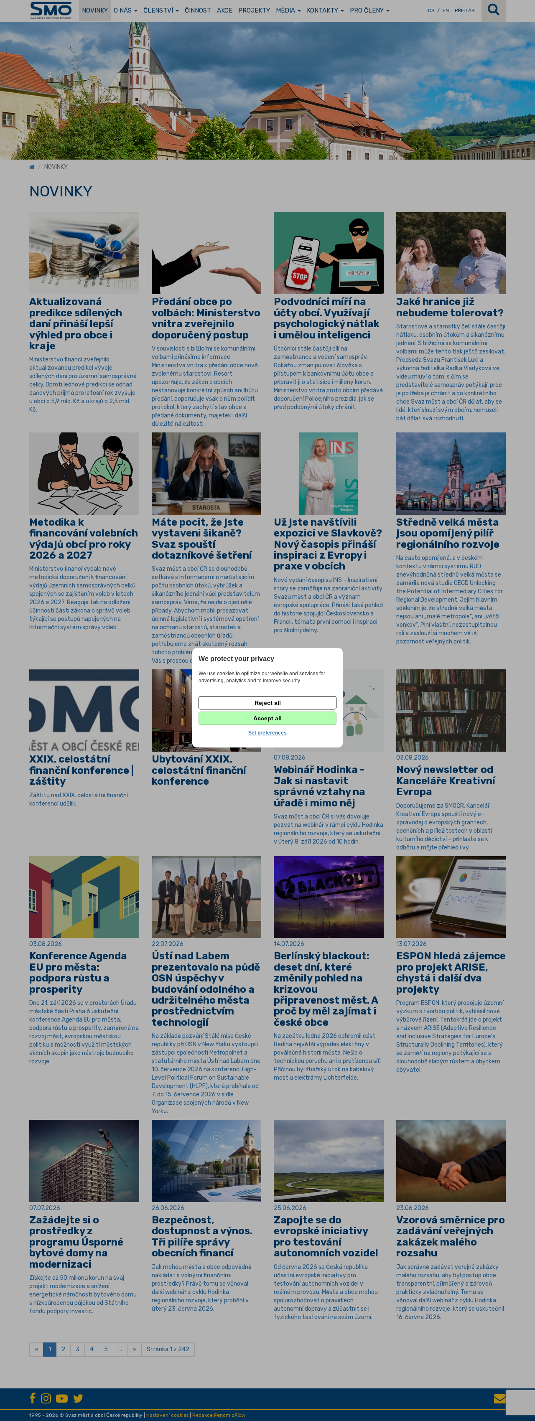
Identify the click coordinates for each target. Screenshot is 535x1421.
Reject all (268, 702)
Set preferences (267, 733)
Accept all (267, 718)
